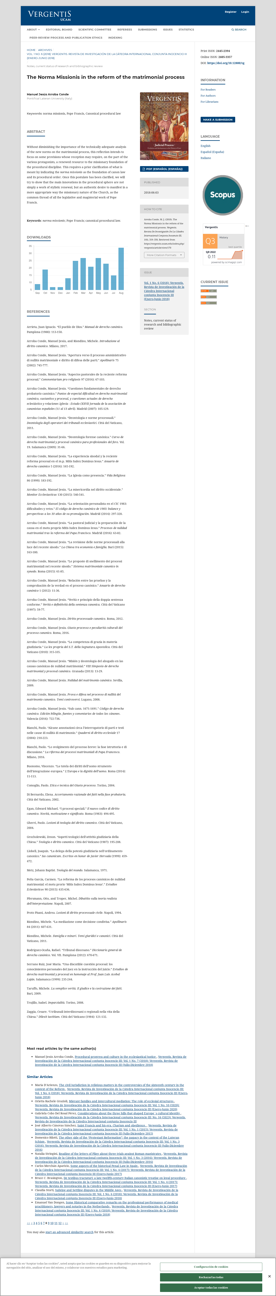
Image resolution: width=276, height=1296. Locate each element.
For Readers (208, 89)
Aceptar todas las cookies (211, 1287)
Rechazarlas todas (211, 1277)
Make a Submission (218, 119)
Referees (124, 29)
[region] (138, 1277)
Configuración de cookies (211, 1267)
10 (52, 1223)
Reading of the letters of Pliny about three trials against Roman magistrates (110, 1154)
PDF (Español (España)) (164, 169)
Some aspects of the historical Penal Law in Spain (104, 1166)
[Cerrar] (269, 1276)
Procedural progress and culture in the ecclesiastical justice (116, 1057)
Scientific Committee (94, 29)
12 (60, 1223)
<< (28, 1223)
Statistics (186, 29)
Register (231, 11)
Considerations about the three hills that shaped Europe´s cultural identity (129, 1113)
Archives (45, 50)
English (206, 146)
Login (245, 11)
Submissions (147, 29)
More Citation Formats (161, 255)
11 (56, 1223)
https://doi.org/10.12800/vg (225, 63)
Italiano (206, 158)
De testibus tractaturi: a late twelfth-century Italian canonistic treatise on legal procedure (125, 1178)
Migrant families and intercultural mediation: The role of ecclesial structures (121, 1101)
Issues (168, 29)
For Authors (208, 95)
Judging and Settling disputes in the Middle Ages (88, 1190)
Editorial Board (59, 29)
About (32, 29)
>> (66, 1223)
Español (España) (212, 152)
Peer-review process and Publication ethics (65, 37)
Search (240, 29)
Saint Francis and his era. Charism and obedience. (112, 1125)
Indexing (115, 37)
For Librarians (209, 101)
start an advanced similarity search (69, 1232)
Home (31, 50)
